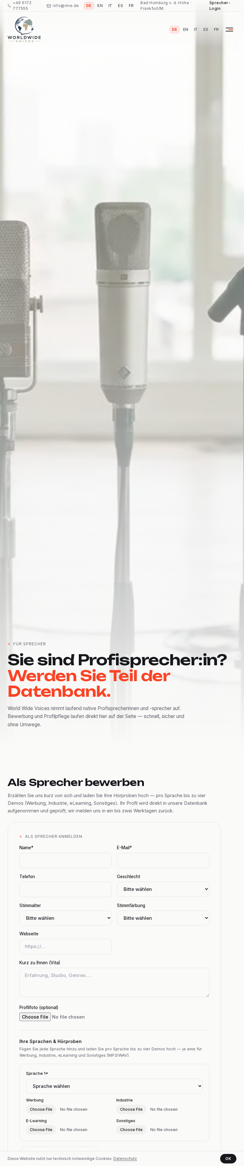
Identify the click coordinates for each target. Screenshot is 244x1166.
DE (89, 5)
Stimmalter (30, 905)
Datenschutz (125, 1158)
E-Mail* (124, 847)
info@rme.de (66, 5)
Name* (26, 847)
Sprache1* (37, 1073)
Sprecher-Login (219, 5)
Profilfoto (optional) (38, 1007)
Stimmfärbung (131, 905)
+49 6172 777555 (22, 5)
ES (120, 5)
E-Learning (36, 1120)
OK (228, 1158)
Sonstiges (125, 1120)
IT (110, 5)
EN (100, 5)
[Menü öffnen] (229, 30)
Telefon (27, 876)
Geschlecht (128, 876)
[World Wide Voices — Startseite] (24, 29)
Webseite (28, 933)
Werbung (35, 1100)
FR (131, 5)
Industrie (124, 1100)
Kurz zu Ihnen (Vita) (39, 962)
